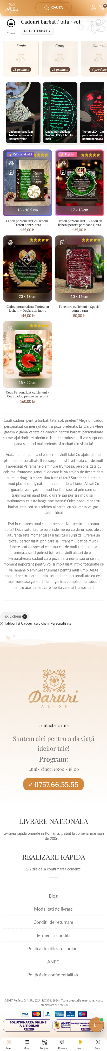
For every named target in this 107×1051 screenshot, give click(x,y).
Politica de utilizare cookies (53, 949)
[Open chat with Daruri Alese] (96, 1024)
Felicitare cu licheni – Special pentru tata (79, 308)
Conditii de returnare (53, 922)
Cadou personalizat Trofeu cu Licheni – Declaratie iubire (27, 308)
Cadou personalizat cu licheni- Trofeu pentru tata (27, 223)
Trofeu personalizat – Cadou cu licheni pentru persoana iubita (79, 223)
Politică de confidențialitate (53, 975)
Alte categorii (37, 31)
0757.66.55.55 (56, 784)
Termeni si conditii (53, 935)
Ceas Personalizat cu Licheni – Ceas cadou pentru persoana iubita (27, 396)
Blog (53, 896)
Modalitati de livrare (53, 909)
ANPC (53, 962)
